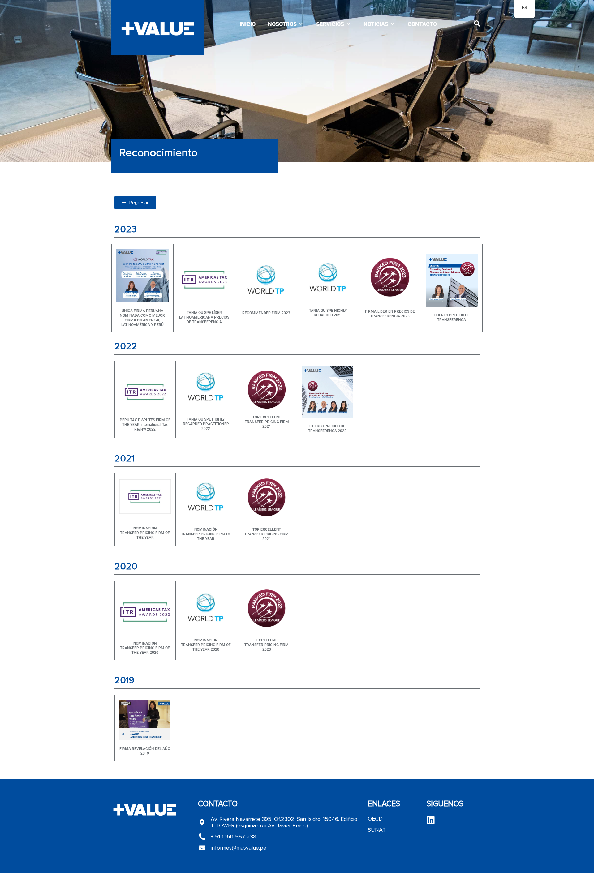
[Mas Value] (158, 29)
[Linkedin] (431, 820)
